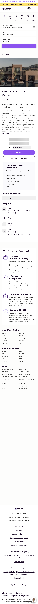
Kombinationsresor (7, 374)
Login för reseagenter (19, 546)
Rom (3, 359)
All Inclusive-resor (24, 372)
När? (4, 32)
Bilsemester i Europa (8, 386)
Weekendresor (6, 379)
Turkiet (4, 335)
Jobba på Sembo (19, 534)
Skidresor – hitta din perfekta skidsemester (27, 380)
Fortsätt (19, 152)
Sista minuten (23, 369)
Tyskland (4, 340)
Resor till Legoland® (25, 374)
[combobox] (17, 28)
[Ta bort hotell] (34, 27)
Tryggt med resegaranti (19, 538)
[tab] (4, 18)
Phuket (21, 359)
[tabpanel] (19, 36)
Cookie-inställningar (20, 585)
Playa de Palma (23, 353)
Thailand (4, 343)
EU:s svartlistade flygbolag (19, 552)
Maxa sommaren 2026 (8, 369)
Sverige (21, 340)
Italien (21, 335)
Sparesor (22, 383)
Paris (3, 353)
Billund (21, 351)
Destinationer (19, 542)
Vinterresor (5, 372)
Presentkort (19, 578)
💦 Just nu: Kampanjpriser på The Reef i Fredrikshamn (19, 4)
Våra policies (19, 562)
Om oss (19, 530)
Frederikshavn (6, 361)
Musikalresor (23, 388)
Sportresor (5, 383)
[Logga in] (29, 8)
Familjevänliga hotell (25, 386)
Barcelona (5, 356)
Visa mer (5, 133)
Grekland (22, 338)
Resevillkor (19, 526)
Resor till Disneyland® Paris (9, 377)
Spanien (4, 333)
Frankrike (4, 338)
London (21, 356)
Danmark (22, 333)
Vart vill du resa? (8, 25)
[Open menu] (34, 8)
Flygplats (9, 147)
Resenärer (6, 39)
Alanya (4, 351)
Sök (19, 46)
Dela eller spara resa (19, 158)
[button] (19, 198)
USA (20, 343)
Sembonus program (19, 568)
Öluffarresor (23, 377)
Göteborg (22, 361)
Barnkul (4, 388)
